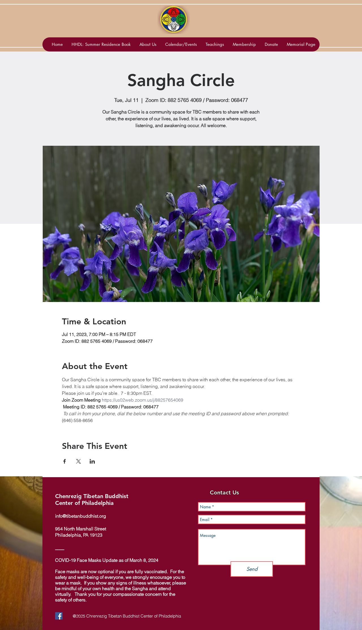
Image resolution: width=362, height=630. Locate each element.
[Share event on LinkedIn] (92, 461)
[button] (181, 44)
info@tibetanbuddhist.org (80, 516)
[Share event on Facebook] (64, 461)
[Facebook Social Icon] (59, 616)
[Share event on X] (78, 461)
